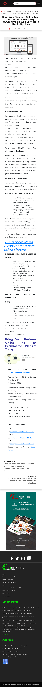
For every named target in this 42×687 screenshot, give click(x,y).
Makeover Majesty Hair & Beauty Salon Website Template (20, 608)
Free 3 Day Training (8, 590)
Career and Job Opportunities (12, 588)
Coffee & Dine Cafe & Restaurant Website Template (18, 620)
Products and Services (9, 577)
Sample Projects (7, 579)
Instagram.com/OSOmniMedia (22, 444)
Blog (5, 11)
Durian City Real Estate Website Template (16, 610)
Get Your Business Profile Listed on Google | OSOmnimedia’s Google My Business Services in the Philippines (19, 629)
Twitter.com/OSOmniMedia (21, 438)
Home (4, 574)
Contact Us (6, 596)
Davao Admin (28, 29)
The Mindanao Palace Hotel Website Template (17, 613)
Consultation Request (9, 582)
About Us (5, 593)
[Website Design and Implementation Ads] (21, 521)
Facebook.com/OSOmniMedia (22, 432)
